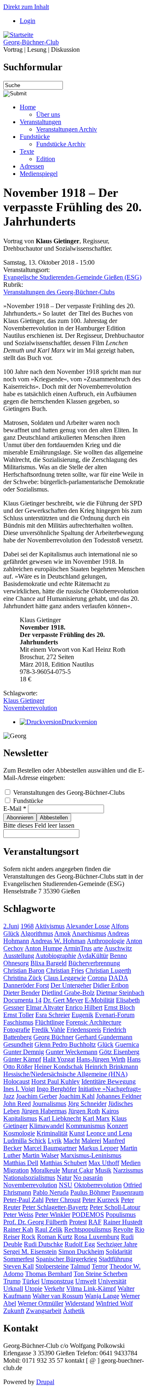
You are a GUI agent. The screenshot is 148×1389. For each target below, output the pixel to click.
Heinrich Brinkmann (111, 1066)
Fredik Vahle (48, 1029)
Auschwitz (118, 948)
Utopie (33, 1288)
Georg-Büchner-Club (31, 42)
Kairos (110, 1111)
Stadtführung (115, 1258)
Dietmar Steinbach (120, 992)
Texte (27, 151)
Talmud (80, 1266)
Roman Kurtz (54, 1236)
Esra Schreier (52, 1014)
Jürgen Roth (84, 1111)
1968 (27, 926)
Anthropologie (106, 940)
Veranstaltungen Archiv (66, 129)
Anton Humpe (43, 948)
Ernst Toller (18, 1014)
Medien (131, 1162)
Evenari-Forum (114, 1014)
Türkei (30, 1281)
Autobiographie (55, 955)
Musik (103, 1170)
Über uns (48, 114)
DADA (118, 977)
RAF (95, 1221)
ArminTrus (77, 948)
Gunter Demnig (23, 1051)
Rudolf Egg (80, 1244)
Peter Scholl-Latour (115, 1207)
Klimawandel (46, 1125)
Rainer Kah (18, 1229)
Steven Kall (18, 1266)
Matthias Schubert (63, 1162)
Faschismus (18, 1022)
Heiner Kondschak (58, 1066)
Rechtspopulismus (87, 1229)
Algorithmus (37, 933)
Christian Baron (23, 970)
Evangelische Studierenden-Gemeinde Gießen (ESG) (72, 277)
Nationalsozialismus (29, 1177)
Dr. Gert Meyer (63, 1000)
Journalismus (49, 1103)
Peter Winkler (52, 1214)
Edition (45, 158)
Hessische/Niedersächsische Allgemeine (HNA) (65, 1074)
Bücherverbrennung (94, 963)
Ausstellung (18, 955)
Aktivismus (50, 926)
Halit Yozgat (59, 1059)
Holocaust (16, 1081)
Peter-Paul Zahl (23, 1199)
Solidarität (119, 1251)
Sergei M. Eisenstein (30, 1251)
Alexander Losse (88, 926)
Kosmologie (19, 1133)
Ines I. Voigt (19, 1088)
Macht (71, 1140)
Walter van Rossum (57, 1295)
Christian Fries (65, 970)
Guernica (127, 1044)
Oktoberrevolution (98, 1184)
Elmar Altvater (45, 1007)
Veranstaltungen (40, 121)
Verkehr (54, 1288)
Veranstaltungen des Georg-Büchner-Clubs (59, 291)
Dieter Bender (21, 992)
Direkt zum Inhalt (26, 6)
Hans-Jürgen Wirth (100, 1059)
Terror (100, 1266)
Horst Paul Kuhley (55, 1081)
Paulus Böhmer (90, 1192)
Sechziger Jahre (117, 1244)
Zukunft (13, 1310)
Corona (97, 977)
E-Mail (14, 808)
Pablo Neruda (51, 1192)
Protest (78, 1221)
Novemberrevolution (30, 707)
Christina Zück (22, 977)
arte (98, 948)
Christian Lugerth (108, 970)
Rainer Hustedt (122, 1221)
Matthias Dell (20, 1162)
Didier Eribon (111, 985)
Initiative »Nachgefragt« (109, 1088)
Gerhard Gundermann (103, 1037)
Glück (105, 1044)
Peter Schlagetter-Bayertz (55, 1207)
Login (27, 20)
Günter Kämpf (22, 1059)
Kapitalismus (20, 1118)
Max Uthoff (103, 1162)
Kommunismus (85, 1125)
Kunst (77, 1133)
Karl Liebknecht (60, 1118)
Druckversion (79, 721)
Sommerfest (18, 1258)
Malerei (91, 1140)
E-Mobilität (99, 1000)
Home (28, 107)
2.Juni (11, 926)
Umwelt (85, 1281)
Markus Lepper (98, 1147)
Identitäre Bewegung (108, 1081)
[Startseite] (18, 34)
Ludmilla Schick (24, 1140)
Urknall (13, 1288)
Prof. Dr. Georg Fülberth (35, 1221)
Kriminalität (52, 1133)
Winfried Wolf (114, 1303)
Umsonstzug (57, 1281)
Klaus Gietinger (23, 700)
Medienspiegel (39, 173)
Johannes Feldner (118, 1096)
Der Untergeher (71, 985)
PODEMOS (88, 1214)
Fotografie (16, 1029)
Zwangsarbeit (43, 1310)
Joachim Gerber (36, 1096)
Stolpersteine (52, 1266)
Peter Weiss (18, 1214)
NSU (65, 1184)
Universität (112, 1281)
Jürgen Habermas (44, 1111)
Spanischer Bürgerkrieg (66, 1258)
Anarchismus (89, 933)
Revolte (123, 1229)
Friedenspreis (84, 1029)
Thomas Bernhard (48, 1273)
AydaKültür (92, 955)
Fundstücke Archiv (61, 144)
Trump (12, 1281)
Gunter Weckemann (71, 1051)
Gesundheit (18, 1044)
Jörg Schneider (87, 1103)
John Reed (17, 1103)
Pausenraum (127, 1192)
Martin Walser (40, 1155)
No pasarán (88, 1177)
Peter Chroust (63, 1199)
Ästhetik (74, 1310)
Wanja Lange (102, 1295)
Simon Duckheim (81, 1251)
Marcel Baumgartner (50, 1147)
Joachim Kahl (77, 1096)
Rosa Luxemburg (96, 1236)
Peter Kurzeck (100, 1199)
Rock (28, 1236)
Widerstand (79, 1303)
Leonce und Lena (109, 1133)
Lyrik (55, 1140)
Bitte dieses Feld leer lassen (38, 825)
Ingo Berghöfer (56, 1088)
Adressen (32, 166)
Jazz (8, 1096)
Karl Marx (96, 1118)
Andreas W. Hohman (58, 940)
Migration (16, 1170)
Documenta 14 (22, 1000)
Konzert (117, 1125)
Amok (62, 933)
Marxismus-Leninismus (90, 1155)
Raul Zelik (48, 1229)
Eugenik (82, 1014)
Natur (64, 1177)
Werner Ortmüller (40, 1303)
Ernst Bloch (119, 1007)
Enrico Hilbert (83, 1007)
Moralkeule (45, 1170)
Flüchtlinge (49, 1022)
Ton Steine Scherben (100, 1273)
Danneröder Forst (26, 985)
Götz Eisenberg (119, 1051)
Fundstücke (35, 136)
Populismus (121, 1214)
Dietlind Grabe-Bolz (68, 992)
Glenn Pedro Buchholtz (65, 1044)
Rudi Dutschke (43, 1244)
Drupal (45, 1381)
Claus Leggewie (65, 977)
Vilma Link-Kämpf (91, 1288)
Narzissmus (128, 1170)
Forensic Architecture (93, 1022)
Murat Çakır (77, 1170)
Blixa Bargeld (48, 963)
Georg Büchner (53, 1037)
